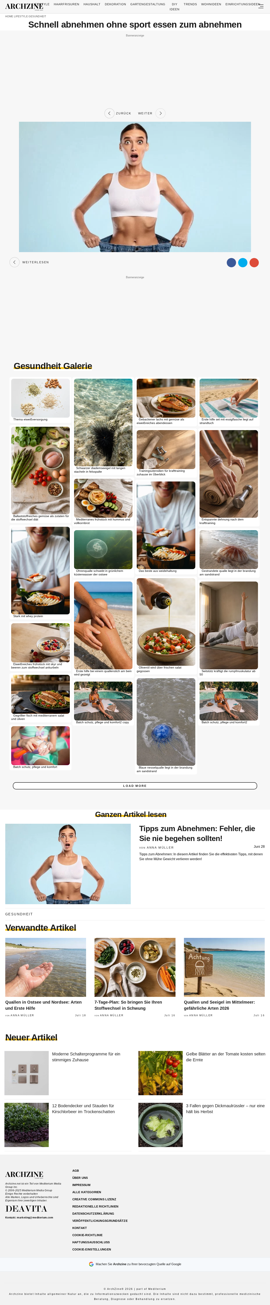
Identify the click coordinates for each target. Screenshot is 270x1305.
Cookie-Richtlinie (87, 1235)
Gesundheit (37, 16)
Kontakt (79, 1228)
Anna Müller (160, 847)
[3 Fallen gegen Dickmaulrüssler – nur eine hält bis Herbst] (160, 1125)
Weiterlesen (34, 262)
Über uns (80, 1177)
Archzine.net (28, 1175)
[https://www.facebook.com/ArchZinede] (220, 1191)
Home (9, 16)
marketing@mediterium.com (35, 1217)
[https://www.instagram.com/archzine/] (228, 1191)
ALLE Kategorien (86, 1192)
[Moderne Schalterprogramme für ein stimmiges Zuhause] (26, 1073)
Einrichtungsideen (242, 4)
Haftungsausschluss (91, 1242)
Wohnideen (211, 4)
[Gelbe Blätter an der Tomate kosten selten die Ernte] (160, 1073)
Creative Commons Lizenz (94, 1199)
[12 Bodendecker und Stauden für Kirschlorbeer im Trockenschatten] (26, 1125)
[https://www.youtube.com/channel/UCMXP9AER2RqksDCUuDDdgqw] (242, 1191)
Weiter (146, 113)
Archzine (25, 7)
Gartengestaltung (148, 4)
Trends (190, 4)
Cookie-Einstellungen (91, 1249)
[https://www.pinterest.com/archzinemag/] (235, 1191)
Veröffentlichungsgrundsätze (100, 1220)
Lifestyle (41, 4)
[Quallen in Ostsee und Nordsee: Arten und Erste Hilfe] (45, 967)
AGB (75, 1170)
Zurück (123, 113)
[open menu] (261, 6)
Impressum (81, 1185)
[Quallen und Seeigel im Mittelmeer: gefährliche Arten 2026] (224, 967)
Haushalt (92, 4)
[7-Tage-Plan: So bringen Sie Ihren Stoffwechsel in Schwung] (134, 967)
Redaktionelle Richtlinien (95, 1206)
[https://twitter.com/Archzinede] (250, 1191)
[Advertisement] (135, 67)
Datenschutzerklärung (93, 1213)
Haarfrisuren (66, 4)
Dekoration (115, 4)
